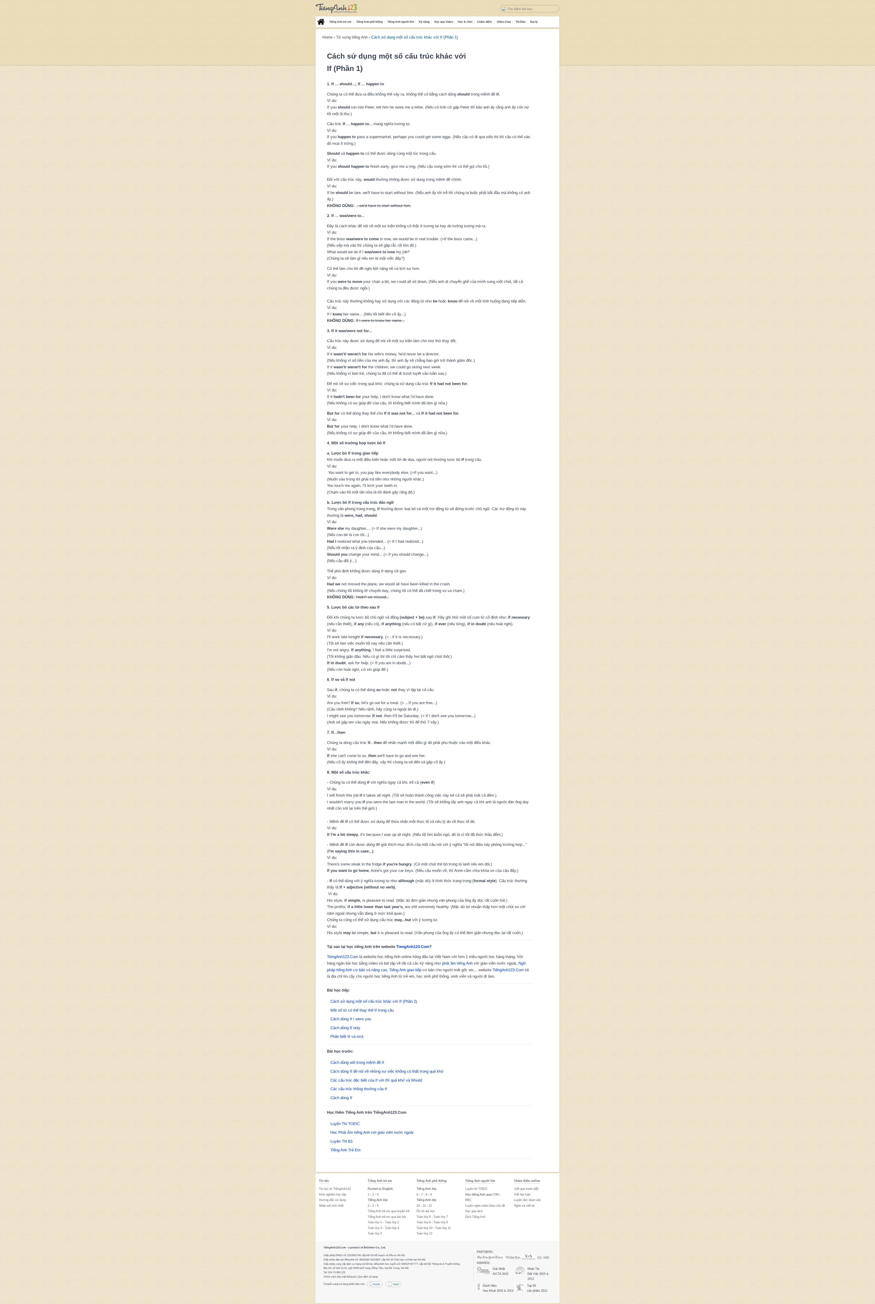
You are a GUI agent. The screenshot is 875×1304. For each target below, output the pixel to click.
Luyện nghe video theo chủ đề (485, 1205)
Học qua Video (443, 21)
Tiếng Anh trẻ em (340, 21)
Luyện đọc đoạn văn (527, 1200)
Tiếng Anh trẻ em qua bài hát (387, 1217)
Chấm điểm (484, 21)
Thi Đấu (520, 21)
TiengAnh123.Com (412, 947)
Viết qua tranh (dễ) (526, 1188)
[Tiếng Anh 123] (337, 8)
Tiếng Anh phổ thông (369, 21)
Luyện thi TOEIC (476, 1188)
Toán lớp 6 (424, 1217)
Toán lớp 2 (392, 1222)
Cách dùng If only (345, 1028)
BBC (468, 1200)
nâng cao (379, 970)
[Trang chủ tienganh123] (321, 21)
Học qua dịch (474, 1211)
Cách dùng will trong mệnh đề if (357, 1062)
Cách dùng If (341, 1098)
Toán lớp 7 (441, 1217)
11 (424, 1205)
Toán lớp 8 (424, 1222)
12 (430, 1205)
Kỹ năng (424, 21)
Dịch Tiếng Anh (475, 1217)
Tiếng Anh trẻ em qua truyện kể (388, 1211)
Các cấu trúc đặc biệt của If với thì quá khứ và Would (376, 1080)
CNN (496, 1194)
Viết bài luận (522, 1194)
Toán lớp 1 (375, 1222)
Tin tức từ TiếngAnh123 (335, 1188)
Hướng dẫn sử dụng (332, 1200)
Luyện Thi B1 (341, 1141)
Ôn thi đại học (426, 1211)
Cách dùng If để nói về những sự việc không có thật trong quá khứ (386, 1071)
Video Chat (504, 21)
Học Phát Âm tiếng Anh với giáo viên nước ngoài (371, 1132)
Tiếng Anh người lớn (400, 21)
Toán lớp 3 (375, 1228)
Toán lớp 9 (441, 1222)
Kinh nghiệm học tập (332, 1194)
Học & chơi (465, 21)
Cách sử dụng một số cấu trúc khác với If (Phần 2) (373, 1001)
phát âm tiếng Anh (457, 963)
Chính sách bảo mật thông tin (340, 1276)
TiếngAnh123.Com (508, 970)
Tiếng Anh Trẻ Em (345, 1150)
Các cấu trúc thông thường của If (358, 1089)
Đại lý (534, 21)
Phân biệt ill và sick (347, 1036)
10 (418, 1205)
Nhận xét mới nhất (331, 1205)
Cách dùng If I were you (350, 1019)
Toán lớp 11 (443, 1228)
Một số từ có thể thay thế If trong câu (362, 1010)
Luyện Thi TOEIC (345, 1124)
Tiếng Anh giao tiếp (405, 970)
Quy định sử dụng (368, 1276)
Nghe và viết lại (524, 1205)
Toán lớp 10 (424, 1228)
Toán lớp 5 (375, 1233)
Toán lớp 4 (392, 1228)
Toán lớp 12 (424, 1233)
